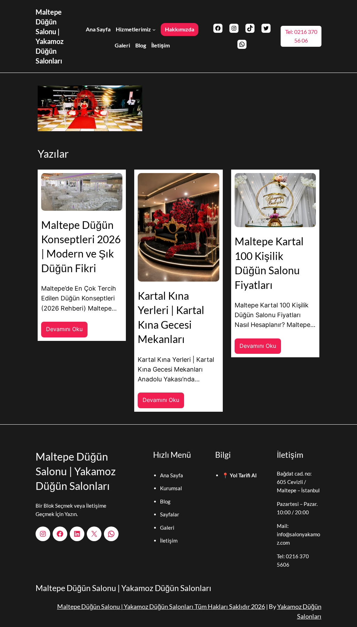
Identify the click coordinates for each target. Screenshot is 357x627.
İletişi (166, 540)
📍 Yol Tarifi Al (239, 475)
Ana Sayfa (171, 475)
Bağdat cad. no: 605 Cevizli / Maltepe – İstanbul (298, 481)
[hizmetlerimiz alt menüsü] (153, 29)
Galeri (167, 527)
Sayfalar (169, 514)
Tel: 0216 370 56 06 (301, 36)
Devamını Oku (67, 331)
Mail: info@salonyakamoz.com (298, 534)
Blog (165, 501)
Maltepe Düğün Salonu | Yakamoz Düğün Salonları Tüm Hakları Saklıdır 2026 (161, 606)
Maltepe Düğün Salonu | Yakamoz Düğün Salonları (76, 471)
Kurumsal (171, 488)
